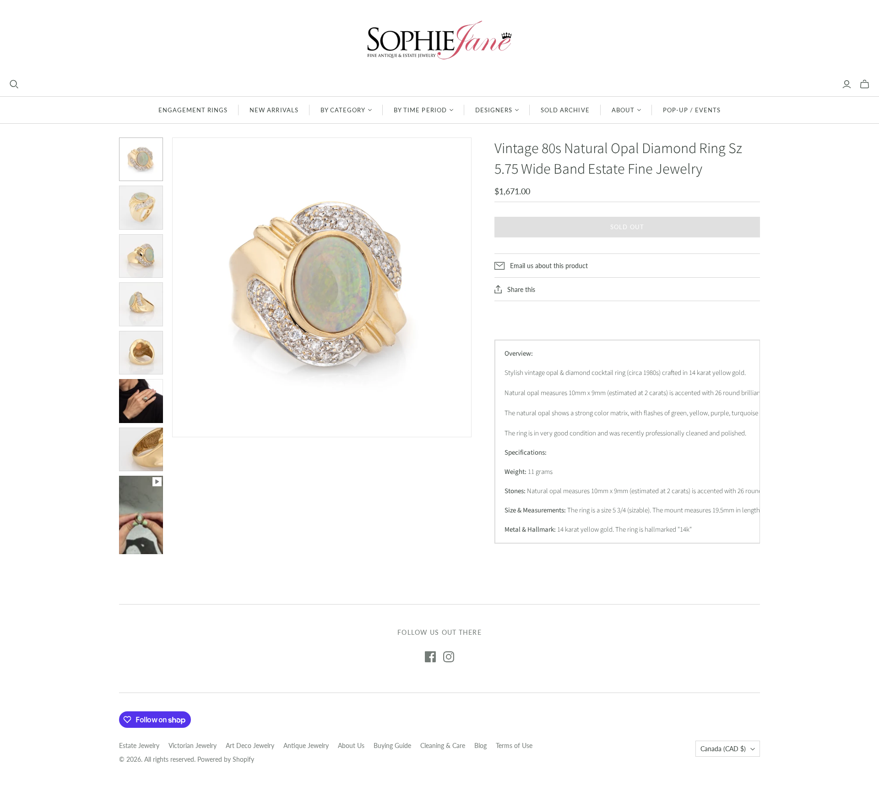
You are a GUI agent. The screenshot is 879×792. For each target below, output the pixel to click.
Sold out (627, 227)
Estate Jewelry (139, 745)
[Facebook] (430, 656)
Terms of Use (514, 745)
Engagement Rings (193, 110)
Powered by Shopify (225, 759)
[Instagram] (448, 656)
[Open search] (14, 84)
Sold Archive (565, 110)
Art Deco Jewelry (250, 745)
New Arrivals (274, 110)
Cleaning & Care (442, 745)
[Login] (847, 84)
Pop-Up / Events (692, 110)
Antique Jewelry (306, 745)
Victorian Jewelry (192, 745)
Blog (480, 745)
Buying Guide (392, 745)
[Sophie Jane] (439, 39)
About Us (351, 745)
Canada (723, 749)
